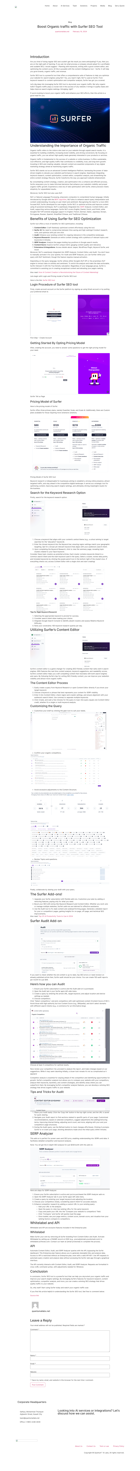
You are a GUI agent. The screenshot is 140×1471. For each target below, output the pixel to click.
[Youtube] (26, 1458)
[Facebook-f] (17, 1458)
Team (75, 6)
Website (33, 1372)
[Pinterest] (32, 1458)
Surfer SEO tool (49, 280)
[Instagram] (29, 1458)
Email (33, 1363)
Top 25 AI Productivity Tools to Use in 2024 (56, 916)
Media (102, 6)
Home (47, 6)
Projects (94, 6)
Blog (110, 6)
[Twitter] (23, 1458)
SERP (82, 207)
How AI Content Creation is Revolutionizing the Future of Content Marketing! (68, 272)
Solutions (83, 6)
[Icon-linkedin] (20, 1458)
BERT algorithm (61, 199)
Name (33, 1355)
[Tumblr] (35, 1458)
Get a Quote (119, 6)
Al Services (65, 6)
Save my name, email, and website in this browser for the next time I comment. (62, 1380)
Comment (34, 1329)
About (55, 6)
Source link (34, 1295)
